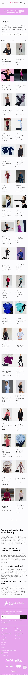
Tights (20, 34)
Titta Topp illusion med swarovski (7, 111)
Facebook (5, 655)
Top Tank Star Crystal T (19, 111)
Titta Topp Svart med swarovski (6, 60)
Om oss (3, 647)
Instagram (5, 652)
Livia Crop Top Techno (6, 506)
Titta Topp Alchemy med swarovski (19, 238)
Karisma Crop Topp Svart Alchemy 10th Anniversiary (6, 239)
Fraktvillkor (17, 635)
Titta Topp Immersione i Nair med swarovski (20, 320)
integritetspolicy (5, 622)
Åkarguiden (4, 639)
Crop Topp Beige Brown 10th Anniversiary (7, 479)
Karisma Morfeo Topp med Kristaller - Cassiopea (19, 267)
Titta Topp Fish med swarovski (19, 345)
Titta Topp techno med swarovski (20, 86)
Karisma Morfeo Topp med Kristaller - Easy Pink (19, 508)
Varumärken (4, 642)
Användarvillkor (18, 630)
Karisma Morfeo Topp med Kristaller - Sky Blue (6, 399)
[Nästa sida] (20, 520)
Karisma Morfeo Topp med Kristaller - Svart (19, 372)
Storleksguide (4, 637)
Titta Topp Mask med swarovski (19, 293)
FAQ (2, 630)
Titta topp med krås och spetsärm (6, 294)
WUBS (26, 674)
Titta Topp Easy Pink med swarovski (19, 61)
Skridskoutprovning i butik (6, 633)
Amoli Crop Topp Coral (7, 426)
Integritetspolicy (19, 633)
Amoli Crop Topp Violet (20, 479)
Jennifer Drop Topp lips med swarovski (6, 452)
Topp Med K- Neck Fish (19, 451)
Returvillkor (17, 638)
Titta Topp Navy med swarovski (6, 162)
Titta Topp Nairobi (5, 188)
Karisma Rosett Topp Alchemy (6, 372)
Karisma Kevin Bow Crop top (6, 266)
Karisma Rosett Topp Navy (6, 212)
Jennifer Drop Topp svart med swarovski (19, 426)
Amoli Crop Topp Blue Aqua (20, 188)
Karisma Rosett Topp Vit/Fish (19, 136)
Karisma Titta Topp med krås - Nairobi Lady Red (7, 137)
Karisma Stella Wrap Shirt (6, 86)
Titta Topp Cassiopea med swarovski (6, 320)
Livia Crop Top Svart (19, 212)
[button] (3, 2)
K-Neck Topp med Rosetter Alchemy (6, 346)
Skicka (23, 617)
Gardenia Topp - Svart (20, 399)
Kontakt (3, 644)
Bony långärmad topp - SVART (20, 163)
